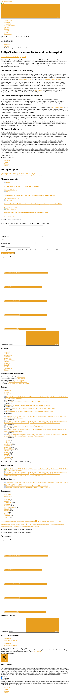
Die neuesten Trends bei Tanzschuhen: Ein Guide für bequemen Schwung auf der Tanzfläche (33, 204)
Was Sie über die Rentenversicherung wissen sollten (38, 411)
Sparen (26, 526)
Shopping (7, 29)
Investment (26, 524)
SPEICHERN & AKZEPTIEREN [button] (11, 684)
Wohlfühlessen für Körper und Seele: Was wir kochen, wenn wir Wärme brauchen (29, 195)
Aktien (2, 521)
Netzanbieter (3, 526)
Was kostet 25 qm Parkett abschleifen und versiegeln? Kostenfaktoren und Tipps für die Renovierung (35, 422)
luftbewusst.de (21, 377)
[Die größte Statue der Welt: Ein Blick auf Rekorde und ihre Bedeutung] (25, 397)
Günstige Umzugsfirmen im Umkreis (18, 383)
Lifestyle (6, 27)
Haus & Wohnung (9, 25)
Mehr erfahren (37, 651)
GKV (55, 521)
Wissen (6, 370)
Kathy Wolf (12, 57)
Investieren (13, 524)
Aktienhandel (7, 521)
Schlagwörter (8, 496)
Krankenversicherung (44, 524)
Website (3, 246)
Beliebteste (7, 390)
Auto (26, 521)
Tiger (15, 190)
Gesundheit (7, 24)
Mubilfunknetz (61, 524)
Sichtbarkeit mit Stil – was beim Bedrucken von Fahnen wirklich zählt (26, 212)
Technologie (38, 90)
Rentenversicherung (20, 526)
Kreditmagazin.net (19, 380)
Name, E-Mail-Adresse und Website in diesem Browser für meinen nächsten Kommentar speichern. (31, 250)
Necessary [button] (4, 676)
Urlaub (6, 32)
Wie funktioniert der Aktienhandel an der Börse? (34, 402)
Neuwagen (8, 526)
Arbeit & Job (8, 20)
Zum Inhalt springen (6, 1)
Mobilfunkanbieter (54, 524)
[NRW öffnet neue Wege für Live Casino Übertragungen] (7, 426)
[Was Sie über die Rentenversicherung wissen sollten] (13, 411)
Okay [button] (31, 651)
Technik (6, 30)
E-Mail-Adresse (6, 243)
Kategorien (7, 394)
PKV (12, 526)
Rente (15, 526)
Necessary (6, 678)
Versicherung (8, 34)
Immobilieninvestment (5, 524)
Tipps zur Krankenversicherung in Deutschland (41, 408)
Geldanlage (51, 521)
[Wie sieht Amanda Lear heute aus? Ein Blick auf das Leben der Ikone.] (25, 429)
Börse (38, 521)
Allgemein (7, 352)
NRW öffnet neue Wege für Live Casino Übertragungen (21, 186)
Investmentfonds (36, 524)
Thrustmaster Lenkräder (25, 79)
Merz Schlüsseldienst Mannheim (18, 382)
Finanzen (7, 22)
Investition (18, 524)
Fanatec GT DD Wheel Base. (53, 79)
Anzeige (6, 353)
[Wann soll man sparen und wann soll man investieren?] (11, 405)
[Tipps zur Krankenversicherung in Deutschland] (16, 408)
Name (3, 239)
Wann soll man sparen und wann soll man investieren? (35, 405)
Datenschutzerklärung (10, 640)
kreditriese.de (21, 378)
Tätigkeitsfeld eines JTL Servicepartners (18, 173)
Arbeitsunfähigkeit (20, 521)
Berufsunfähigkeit (31, 521)
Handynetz (59, 521)
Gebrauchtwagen (45, 521)
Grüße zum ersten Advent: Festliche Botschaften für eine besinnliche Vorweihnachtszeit (35, 435)
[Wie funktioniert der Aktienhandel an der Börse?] (12, 402)
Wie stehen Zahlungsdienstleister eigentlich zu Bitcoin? (21, 175)
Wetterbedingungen (57, 107)
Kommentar (5, 236)
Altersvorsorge (13, 521)
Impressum (7, 638)
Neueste (6, 392)
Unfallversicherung (35, 526)
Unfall (29, 526)
